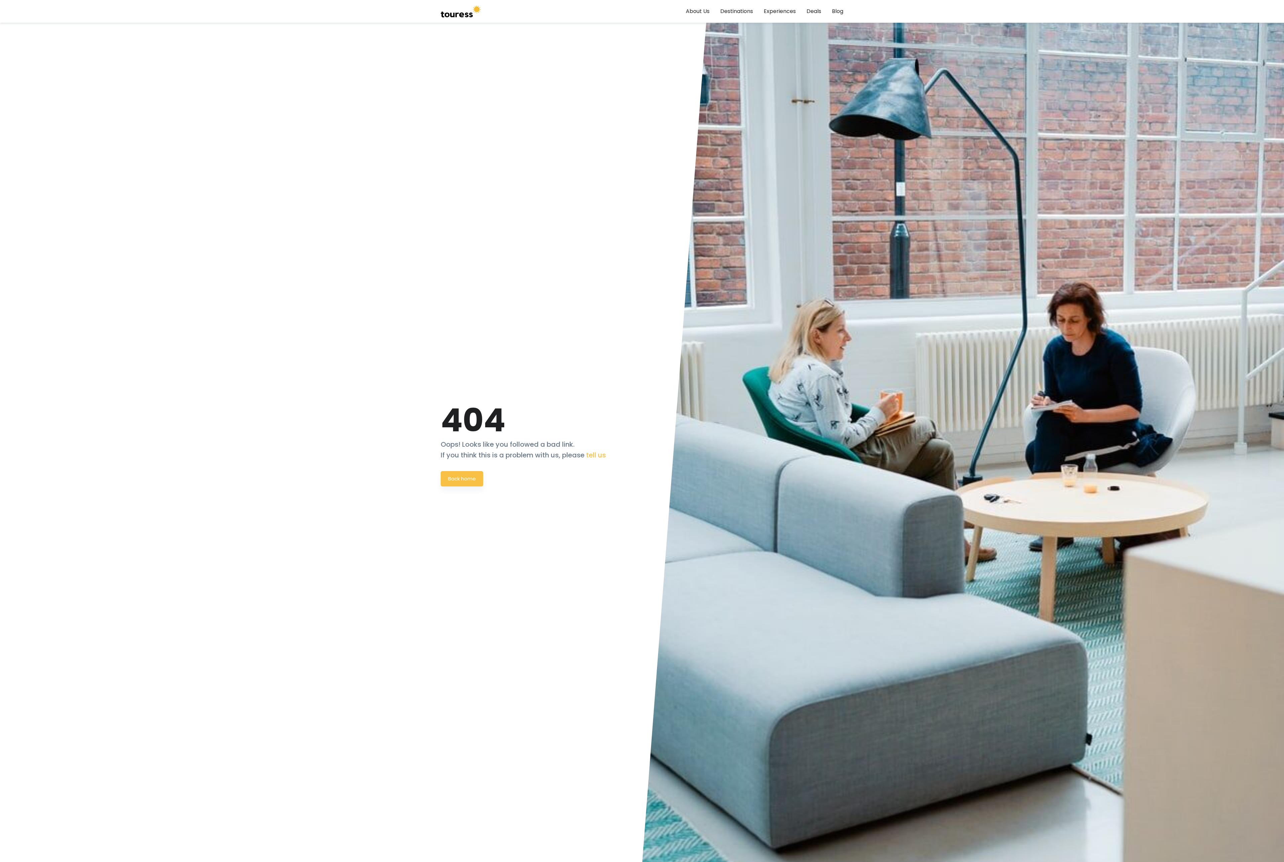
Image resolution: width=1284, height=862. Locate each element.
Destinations (736, 11)
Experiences (780, 11)
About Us (698, 11)
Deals (814, 11)
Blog (837, 11)
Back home (462, 478)
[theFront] (461, 11)
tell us (596, 455)
